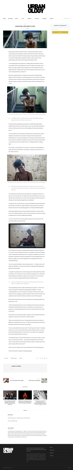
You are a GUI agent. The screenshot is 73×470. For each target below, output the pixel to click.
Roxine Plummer (16, 366)
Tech (23, 18)
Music (16, 18)
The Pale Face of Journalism (34, 380)
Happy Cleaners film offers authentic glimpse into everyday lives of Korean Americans (10, 402)
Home (4, 18)
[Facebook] (4, 54)
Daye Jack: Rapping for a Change (16, 380)
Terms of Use (52, 452)
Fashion (29, 18)
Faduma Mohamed (14, 358)
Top (69, 467)
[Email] (4, 63)
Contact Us (51, 455)
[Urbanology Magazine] (36, 8)
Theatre (20, 358)
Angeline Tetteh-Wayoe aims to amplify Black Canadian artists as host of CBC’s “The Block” (25, 402)
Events (51, 18)
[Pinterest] (44, 358)
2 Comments (27, 28)
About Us (51, 447)
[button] (24, 244)
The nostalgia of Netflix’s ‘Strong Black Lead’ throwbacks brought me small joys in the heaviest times (40, 402)
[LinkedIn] (4, 60)
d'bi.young (6, 358)
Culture (37, 18)
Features (10, 18)
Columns (44, 18)
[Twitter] (4, 57)
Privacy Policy (52, 450)
